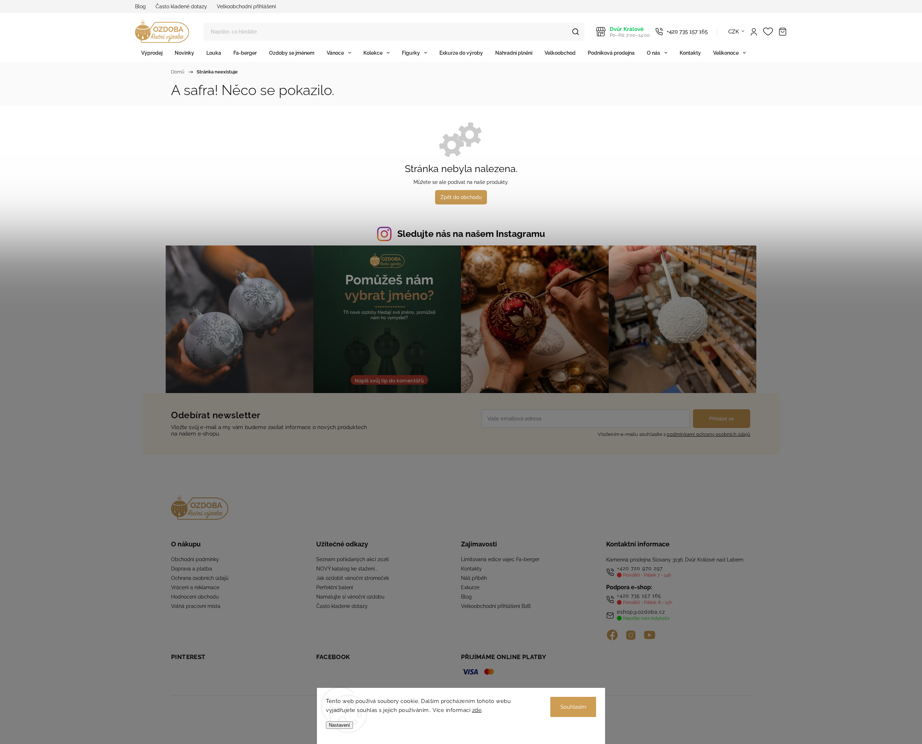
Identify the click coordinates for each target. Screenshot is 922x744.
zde (477, 710)
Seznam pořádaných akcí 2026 (352, 559)
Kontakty (471, 569)
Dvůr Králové (630, 32)
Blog (140, 6)
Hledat (576, 32)
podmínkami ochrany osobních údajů (708, 434)
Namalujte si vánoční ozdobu (350, 597)
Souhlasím (573, 707)
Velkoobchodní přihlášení (246, 6)
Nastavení (339, 725)
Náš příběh (474, 578)
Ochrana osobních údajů (199, 578)
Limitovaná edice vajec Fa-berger (500, 559)
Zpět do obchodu (461, 197)
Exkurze (470, 587)
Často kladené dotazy (181, 6)
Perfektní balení (334, 587)
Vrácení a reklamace (195, 587)
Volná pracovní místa (195, 606)
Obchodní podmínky (195, 559)
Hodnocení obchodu (195, 597)
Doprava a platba (191, 569)
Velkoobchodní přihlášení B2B (496, 606)
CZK (733, 31)
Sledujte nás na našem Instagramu (471, 233)
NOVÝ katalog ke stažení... (347, 569)
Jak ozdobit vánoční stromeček (352, 578)
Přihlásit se (721, 418)
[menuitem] (152, 52)
